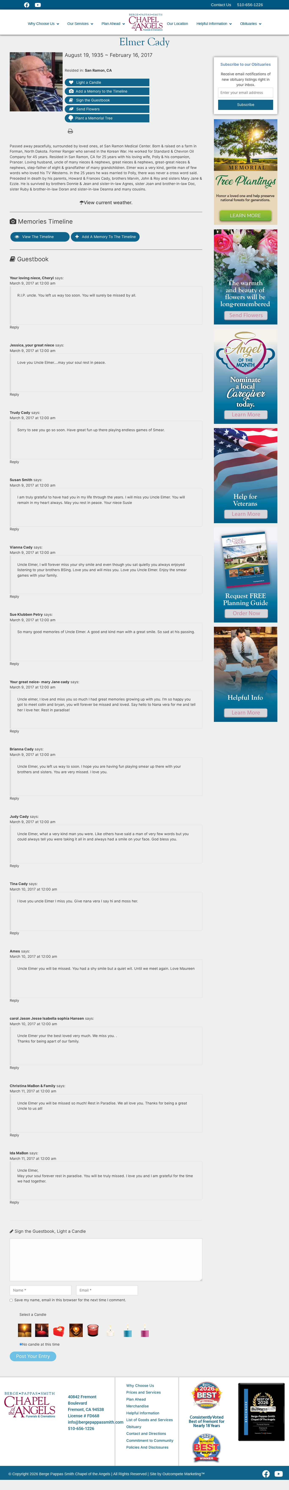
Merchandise (137, 1406)
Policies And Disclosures (147, 1447)
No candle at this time (41, 1344)
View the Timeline (37, 237)
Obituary (133, 1427)
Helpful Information (142, 1413)
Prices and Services (143, 1392)
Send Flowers (87, 109)
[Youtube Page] (40, 5)
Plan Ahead (136, 1399)
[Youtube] (280, 1474)
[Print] (70, 130)
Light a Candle (88, 82)
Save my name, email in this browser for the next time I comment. (70, 1300)
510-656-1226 (81, 1428)
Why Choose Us (140, 1385)
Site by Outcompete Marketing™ (177, 1474)
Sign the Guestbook (92, 100)
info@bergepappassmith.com (95, 1422)
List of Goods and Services (149, 1420)
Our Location (177, 24)
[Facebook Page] (29, 5)
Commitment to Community (149, 1440)
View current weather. (108, 202)
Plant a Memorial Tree (94, 118)
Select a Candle (32, 1314)
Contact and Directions (146, 1433)
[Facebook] (267, 1474)
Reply (14, 327)
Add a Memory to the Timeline (101, 91)
